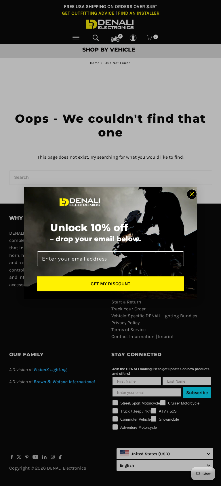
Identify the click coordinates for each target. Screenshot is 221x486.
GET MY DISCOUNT (110, 283)
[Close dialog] (192, 194)
